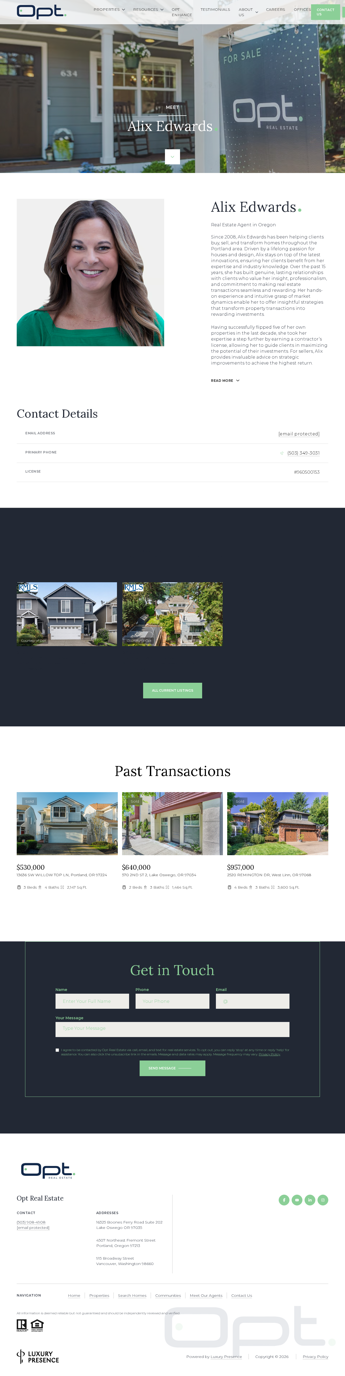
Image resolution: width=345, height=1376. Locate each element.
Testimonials (215, 9)
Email (221, 989)
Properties (99, 1295)
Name (61, 989)
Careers (275, 9)
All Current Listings (172, 690)
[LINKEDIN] (310, 1200)
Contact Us (325, 12)
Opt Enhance (182, 12)
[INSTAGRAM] (323, 1200)
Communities (168, 1295)
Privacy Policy (269, 1054)
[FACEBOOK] (284, 1200)
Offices (302, 9)
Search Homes (132, 1295)
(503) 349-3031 (303, 453)
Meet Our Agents (206, 1295)
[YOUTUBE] (297, 1200)
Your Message (69, 1017)
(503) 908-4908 (31, 1222)
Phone (142, 989)
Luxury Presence (226, 1356)
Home (74, 1295)
